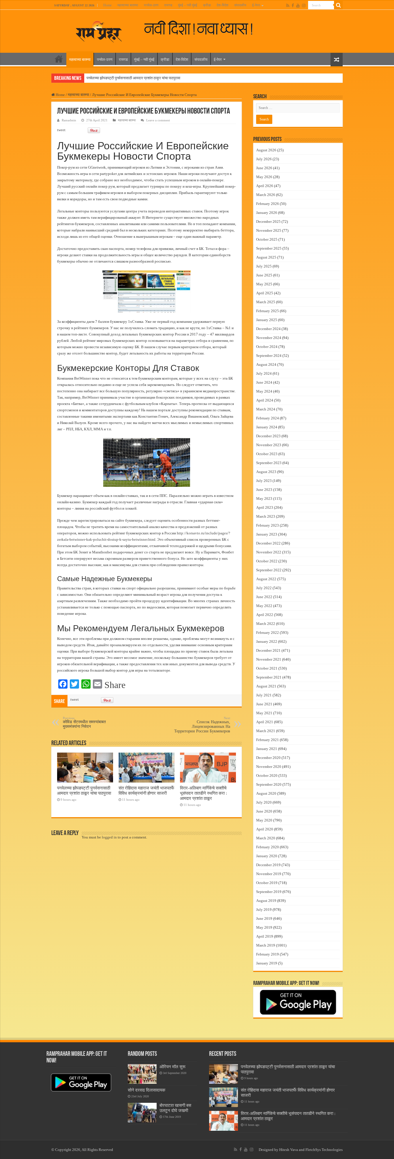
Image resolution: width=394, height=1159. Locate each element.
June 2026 (264, 168)
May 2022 (264, 606)
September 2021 (269, 677)
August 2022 (266, 579)
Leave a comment (158, 120)
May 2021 (264, 713)
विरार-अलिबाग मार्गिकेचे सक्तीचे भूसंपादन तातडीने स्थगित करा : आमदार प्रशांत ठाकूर (203, 793)
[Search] (338, 5)
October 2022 (266, 561)
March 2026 (265, 195)
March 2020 (265, 838)
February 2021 (267, 740)
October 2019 (266, 883)
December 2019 (268, 865)
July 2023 (264, 480)
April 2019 (264, 936)
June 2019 (264, 918)
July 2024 (264, 373)
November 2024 (268, 338)
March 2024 (265, 409)
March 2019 (265, 945)
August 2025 (266, 257)
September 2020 (269, 784)
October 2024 (266, 346)
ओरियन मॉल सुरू (172, 1066)
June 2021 (264, 704)
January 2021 (266, 749)
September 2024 (269, 355)
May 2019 (264, 927)
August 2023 (266, 472)
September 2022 (269, 570)
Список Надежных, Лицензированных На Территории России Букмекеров (202, 724)
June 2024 (264, 382)
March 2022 (265, 623)
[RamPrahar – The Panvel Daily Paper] (99, 30)
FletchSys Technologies (324, 1149)
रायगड (168, 5)
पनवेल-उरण (151, 5)
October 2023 (266, 454)
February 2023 (267, 525)
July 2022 (264, 588)
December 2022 (268, 543)
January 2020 (266, 856)
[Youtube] (298, 5)
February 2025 (267, 311)
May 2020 (264, 820)
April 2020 (264, 829)
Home (107, 5)
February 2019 (267, 954)
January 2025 (266, 320)
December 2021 (268, 650)
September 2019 (269, 891)
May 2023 (264, 498)
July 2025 (264, 266)
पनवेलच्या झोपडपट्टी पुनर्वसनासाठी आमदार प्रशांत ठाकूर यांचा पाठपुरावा (133, 78)
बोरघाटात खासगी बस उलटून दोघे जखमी (175, 1108)
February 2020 (267, 847)
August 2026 (266, 150)
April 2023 (264, 507)
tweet (61, 130)
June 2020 (264, 811)
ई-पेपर (256, 5)
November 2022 (268, 552)
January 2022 (266, 641)
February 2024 (267, 418)
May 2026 (264, 177)
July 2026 (264, 159)
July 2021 (264, 695)
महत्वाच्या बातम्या (127, 5)
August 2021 (266, 686)
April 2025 (264, 293)
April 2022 (264, 615)
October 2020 (266, 775)
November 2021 (268, 659)
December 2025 (268, 221)
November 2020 (268, 766)
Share (114, 684)
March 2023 (265, 516)
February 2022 (267, 632)
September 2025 (269, 248)
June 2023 (264, 489)
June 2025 (264, 275)
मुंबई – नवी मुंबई (187, 5)
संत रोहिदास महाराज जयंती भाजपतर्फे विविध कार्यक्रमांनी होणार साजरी (146, 790)
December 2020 (268, 757)
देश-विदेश (222, 5)
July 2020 (264, 802)
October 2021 (266, 668)
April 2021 (264, 722)
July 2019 (264, 909)
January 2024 (266, 427)
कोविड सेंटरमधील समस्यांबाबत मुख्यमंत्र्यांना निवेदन (84, 722)
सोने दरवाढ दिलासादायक (146, 1090)
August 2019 (266, 900)
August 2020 (266, 793)
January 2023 (266, 534)
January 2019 (266, 963)
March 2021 (265, 731)
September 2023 (269, 463)
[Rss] (288, 5)
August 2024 (266, 364)
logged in (109, 837)
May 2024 (264, 391)
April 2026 (264, 186)
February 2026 (267, 203)
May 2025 (264, 284)
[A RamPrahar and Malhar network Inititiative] (203, 28)
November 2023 (268, 445)
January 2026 (266, 212)
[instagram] (303, 5)
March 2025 (265, 302)
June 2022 (264, 597)
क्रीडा (207, 5)
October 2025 (266, 239)
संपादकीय (240, 5)
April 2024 (264, 400)
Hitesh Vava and (292, 1149)
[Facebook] (292, 5)
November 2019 (268, 874)
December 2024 (268, 329)
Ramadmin (69, 120)
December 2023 (268, 436)
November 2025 (268, 230)
